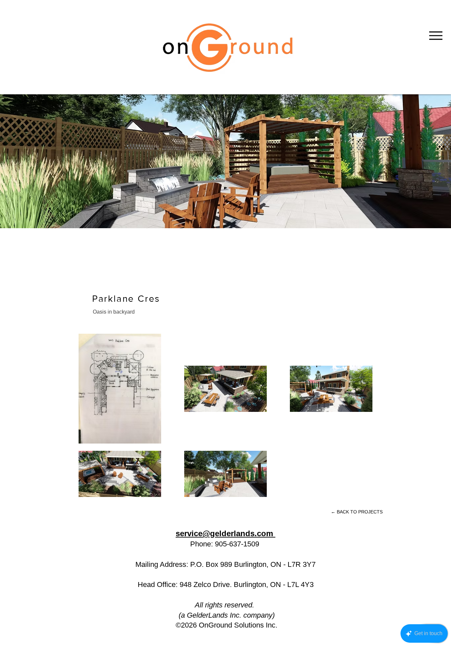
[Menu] (436, 35)
